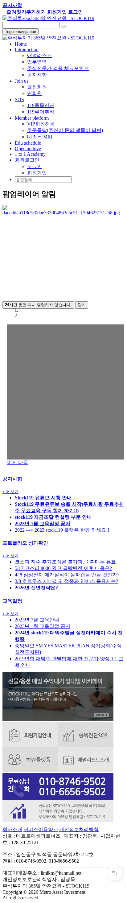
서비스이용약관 (40, 829)
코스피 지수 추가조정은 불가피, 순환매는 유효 (65, 561)
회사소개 (12, 829)
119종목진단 (40, 105)
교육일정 (12, 601)
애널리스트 (39, 55)
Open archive (28, 148)
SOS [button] (19, 99)
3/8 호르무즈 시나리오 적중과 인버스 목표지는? (66, 581)
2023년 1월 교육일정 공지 (42, 626)
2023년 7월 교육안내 (37, 619)
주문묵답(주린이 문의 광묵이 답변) (65, 130)
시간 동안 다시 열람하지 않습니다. (38, 305)
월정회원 (37, 86)
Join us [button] (21, 81)
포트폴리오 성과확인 (25, 543)
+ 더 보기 (10, 491)
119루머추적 (40, 111)
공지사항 (37, 74)
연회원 (34, 93)
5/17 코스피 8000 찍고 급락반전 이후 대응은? (63, 568)
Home (21, 44)
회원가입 (37, 172)
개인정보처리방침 (79, 829)
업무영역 (37, 61)
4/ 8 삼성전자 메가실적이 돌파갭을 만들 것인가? (67, 574)
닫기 (82, 305)
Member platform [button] (32, 118)
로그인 (34, 166)
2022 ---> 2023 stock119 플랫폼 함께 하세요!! (62, 530)
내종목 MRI (39, 136)
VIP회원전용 (41, 123)
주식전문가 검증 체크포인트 (58, 68)
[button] (27, 160)
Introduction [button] (27, 49)
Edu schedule (28, 143)
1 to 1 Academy (30, 154)
